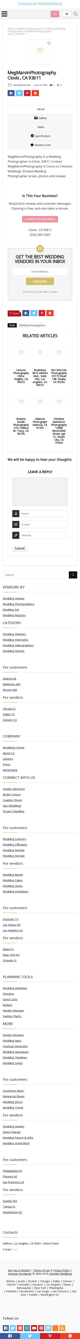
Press (6, 764)
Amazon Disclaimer (20, 1273)
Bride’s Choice (12, 794)
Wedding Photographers (29, 28)
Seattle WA (10, 1201)
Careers (8, 759)
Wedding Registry (14, 615)
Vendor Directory (14, 789)
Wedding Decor (13, 1102)
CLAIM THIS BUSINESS (40, 219)
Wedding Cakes (13, 880)
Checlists (8, 993)
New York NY (11, 955)
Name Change (12, 1132)
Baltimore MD (11, 684)
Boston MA (10, 690)
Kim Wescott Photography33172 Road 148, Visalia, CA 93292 (59, 376)
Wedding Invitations (15, 891)
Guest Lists (10, 999)
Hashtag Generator (15, 1046)
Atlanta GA (9, 678)
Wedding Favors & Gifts (18, 1137)
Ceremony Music (13, 1090)
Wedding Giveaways (16, 1052)
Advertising (10, 770)
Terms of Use (41, 1270)
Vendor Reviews (13, 1035)
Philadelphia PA (12, 1171)
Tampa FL (9, 1206)
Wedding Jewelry (13, 1126)
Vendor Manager (13, 1010)
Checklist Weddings (60, 1273)
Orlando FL (10, 960)
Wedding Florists (13, 651)
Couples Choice (12, 800)
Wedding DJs (11, 609)
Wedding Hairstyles (15, 639)
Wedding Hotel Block (16, 1143)
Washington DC (12, 1212)
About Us (9, 753)
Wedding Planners (22, 85)
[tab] (40, 109)
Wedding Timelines (15, 1057)
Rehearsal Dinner (14, 1096)
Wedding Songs (13, 1063)
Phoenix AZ (10, 1176)
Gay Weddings (12, 805)
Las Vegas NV (11, 924)
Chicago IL (9, 708)
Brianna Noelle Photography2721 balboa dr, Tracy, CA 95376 (21, 426)
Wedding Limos (13, 886)
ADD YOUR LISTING (55, 14)
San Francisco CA (13, 1182)
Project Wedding (13, 811)
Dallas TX (9, 714)
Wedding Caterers (14, 839)
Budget (7, 1005)
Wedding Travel (13, 1107)
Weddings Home (13, 747)
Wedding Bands (13, 874)
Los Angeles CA (13, 930)
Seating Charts (12, 1016)
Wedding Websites (15, 988)
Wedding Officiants (15, 844)
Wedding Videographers (18, 645)
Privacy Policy (61, 1270)
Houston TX (10, 919)
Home (11, 28)
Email (14, 1249)
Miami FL (8, 949)
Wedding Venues (13, 598)
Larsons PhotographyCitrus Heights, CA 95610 (21, 376)
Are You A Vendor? (19, 1270)
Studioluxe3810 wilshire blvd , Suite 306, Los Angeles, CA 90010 (40, 378)
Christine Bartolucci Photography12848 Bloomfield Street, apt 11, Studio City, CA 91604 (59, 430)
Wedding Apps (12, 1040)
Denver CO (10, 720)
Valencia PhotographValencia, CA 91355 (40, 423)
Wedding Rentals (14, 850)
